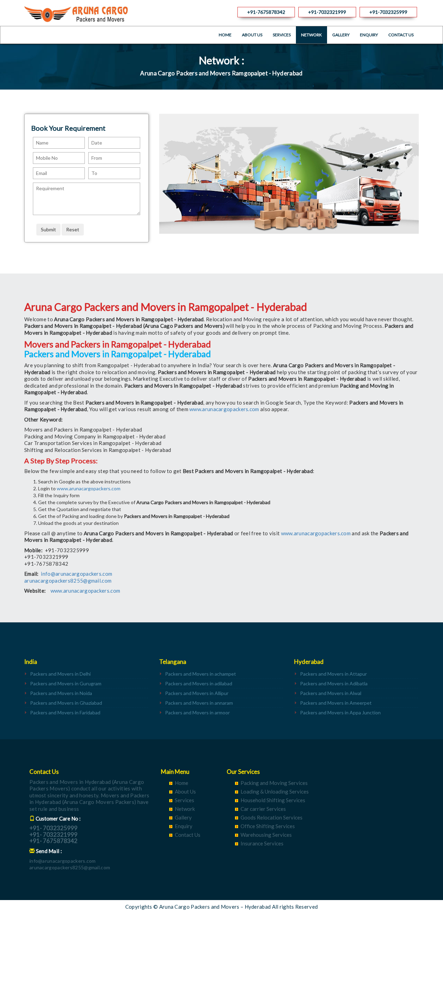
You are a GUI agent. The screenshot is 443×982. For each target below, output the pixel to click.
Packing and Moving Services (274, 783)
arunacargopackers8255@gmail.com (67, 580)
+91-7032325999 (388, 12)
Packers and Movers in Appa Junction (340, 712)
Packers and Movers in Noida (61, 693)
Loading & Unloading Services (275, 791)
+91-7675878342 (266, 12)
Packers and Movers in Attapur (333, 674)
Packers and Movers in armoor (197, 712)
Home (225, 34)
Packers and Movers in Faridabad (65, 712)
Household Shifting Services (273, 800)
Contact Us (401, 34)
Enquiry (369, 34)
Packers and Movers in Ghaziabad (66, 703)
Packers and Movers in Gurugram (65, 683)
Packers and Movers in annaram (199, 703)
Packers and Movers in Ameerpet (336, 703)
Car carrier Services (263, 809)
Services (282, 34)
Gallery (341, 34)
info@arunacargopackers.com (76, 574)
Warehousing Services (266, 835)
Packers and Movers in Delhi (60, 674)
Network (311, 34)
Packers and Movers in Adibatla (334, 683)
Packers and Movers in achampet (200, 674)
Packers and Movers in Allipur (196, 693)
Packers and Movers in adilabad (198, 683)
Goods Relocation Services (271, 817)
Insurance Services (262, 843)
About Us (252, 34)
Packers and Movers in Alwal (330, 693)
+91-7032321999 (327, 12)
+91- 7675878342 (53, 840)
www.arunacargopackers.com (224, 409)
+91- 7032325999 (53, 828)
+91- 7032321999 (53, 834)
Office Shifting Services (268, 826)
